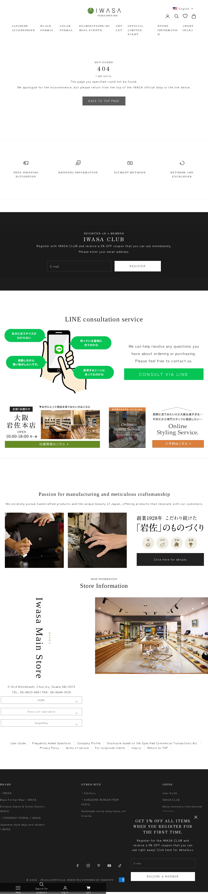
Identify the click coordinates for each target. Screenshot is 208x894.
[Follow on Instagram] (88, 866)
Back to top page (103, 101)
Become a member (163, 876)
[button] (183, 8)
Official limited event (135, 30)
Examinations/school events (94, 27)
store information (168, 30)
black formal (47, 27)
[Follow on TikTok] (120, 866)
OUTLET (119, 27)
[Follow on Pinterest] (99, 866)
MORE (41, 700)
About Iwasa (188, 27)
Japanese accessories (23, 27)
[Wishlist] (185, 16)
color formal (66, 27)
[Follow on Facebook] (78, 866)
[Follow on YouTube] (109, 866)
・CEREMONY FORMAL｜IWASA (20, 817)
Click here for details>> (175, 850)
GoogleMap (41, 723)
